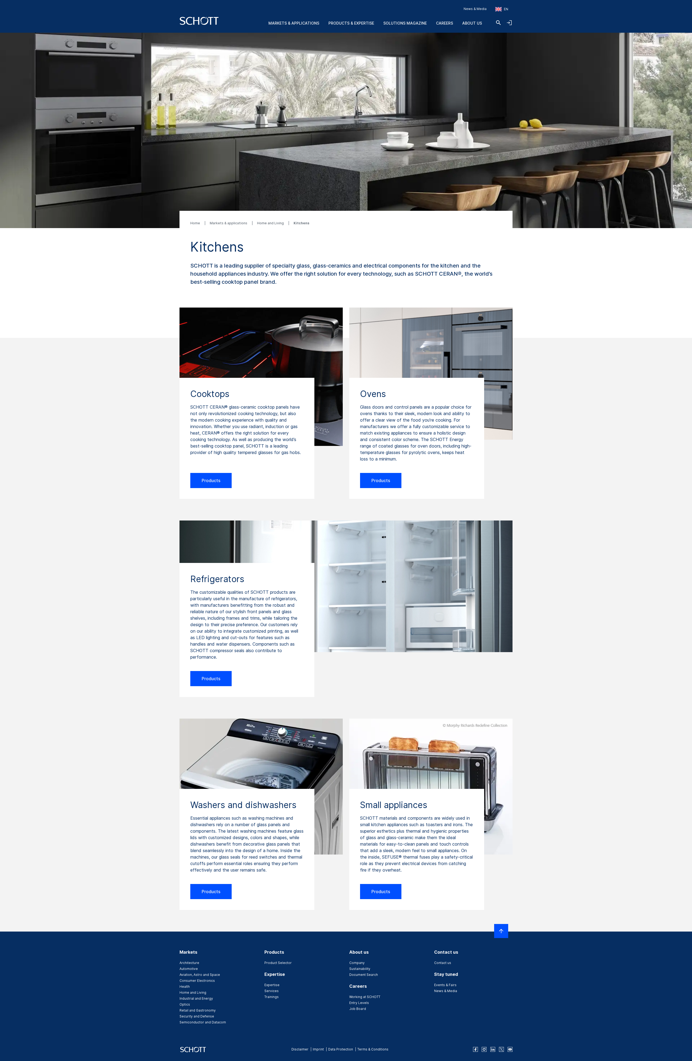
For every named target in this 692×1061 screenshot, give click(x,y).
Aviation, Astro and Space (199, 975)
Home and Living (271, 223)
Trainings (271, 997)
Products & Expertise (351, 23)
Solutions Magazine (405, 23)
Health (184, 987)
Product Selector (278, 963)
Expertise (272, 985)
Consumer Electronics (197, 981)
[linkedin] (492, 1049)
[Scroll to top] (501, 931)
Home (195, 223)
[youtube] (510, 1049)
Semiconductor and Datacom (202, 1022)
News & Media (475, 9)
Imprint (318, 1049)
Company (357, 963)
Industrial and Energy (196, 998)
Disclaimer (299, 1049)
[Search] (498, 22)
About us (472, 23)
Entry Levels (359, 1003)
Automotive (188, 969)
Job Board (357, 1009)
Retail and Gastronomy (197, 1010)
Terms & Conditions (372, 1049)
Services (271, 991)
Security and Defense (196, 1016)
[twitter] (501, 1049)
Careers (444, 23)
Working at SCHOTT (364, 997)
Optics (184, 1004)
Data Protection (340, 1049)
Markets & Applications (293, 23)
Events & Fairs (445, 985)
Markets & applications (229, 223)
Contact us (442, 963)
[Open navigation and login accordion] (509, 22)
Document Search (363, 975)
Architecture (189, 963)
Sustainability (359, 969)
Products (211, 480)
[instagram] (484, 1049)
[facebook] (475, 1049)
